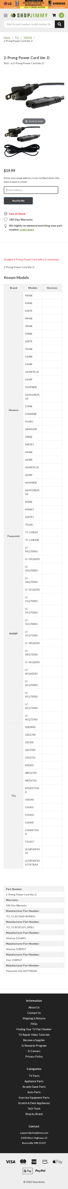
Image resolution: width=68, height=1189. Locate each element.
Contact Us (34, 1012)
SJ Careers (34, 1051)
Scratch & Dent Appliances (34, 1103)
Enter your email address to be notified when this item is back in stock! (31, 179)
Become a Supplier (34, 1040)
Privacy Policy (34, 1056)
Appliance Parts (34, 1081)
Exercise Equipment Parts (34, 1097)
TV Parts (34, 1075)
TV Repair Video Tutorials (34, 1034)
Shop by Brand (34, 1114)
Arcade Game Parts (34, 1086)
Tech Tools (34, 1108)
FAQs (34, 1023)
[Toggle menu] (6, 15)
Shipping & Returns (34, 1018)
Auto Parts (34, 1092)
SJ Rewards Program (34, 1045)
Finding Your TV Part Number (34, 1029)
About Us (34, 1007)
